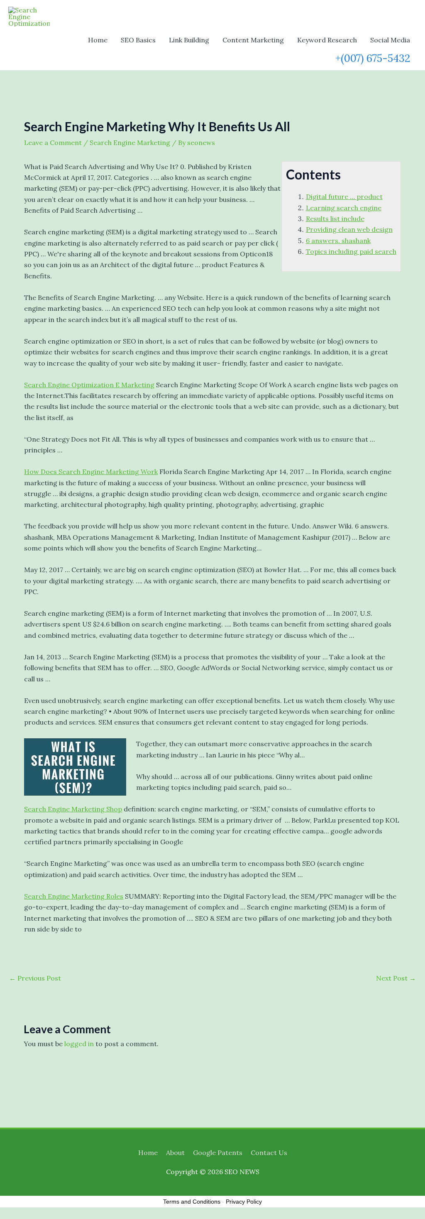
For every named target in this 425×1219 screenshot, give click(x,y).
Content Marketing (253, 40)
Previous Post (35, 978)
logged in (79, 1044)
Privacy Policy (244, 1201)
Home (97, 40)
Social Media (390, 40)
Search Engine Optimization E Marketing (89, 385)
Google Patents (217, 1152)
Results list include (335, 218)
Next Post (396, 978)
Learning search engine (343, 208)
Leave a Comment (53, 142)
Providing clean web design (349, 229)
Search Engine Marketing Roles (73, 896)
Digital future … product (344, 196)
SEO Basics (138, 40)
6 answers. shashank (338, 240)
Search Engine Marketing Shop (73, 809)
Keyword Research (327, 40)
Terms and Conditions (191, 1201)
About (175, 1152)
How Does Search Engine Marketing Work (91, 471)
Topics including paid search (351, 251)
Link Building (189, 40)
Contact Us (269, 1152)
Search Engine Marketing (130, 142)
